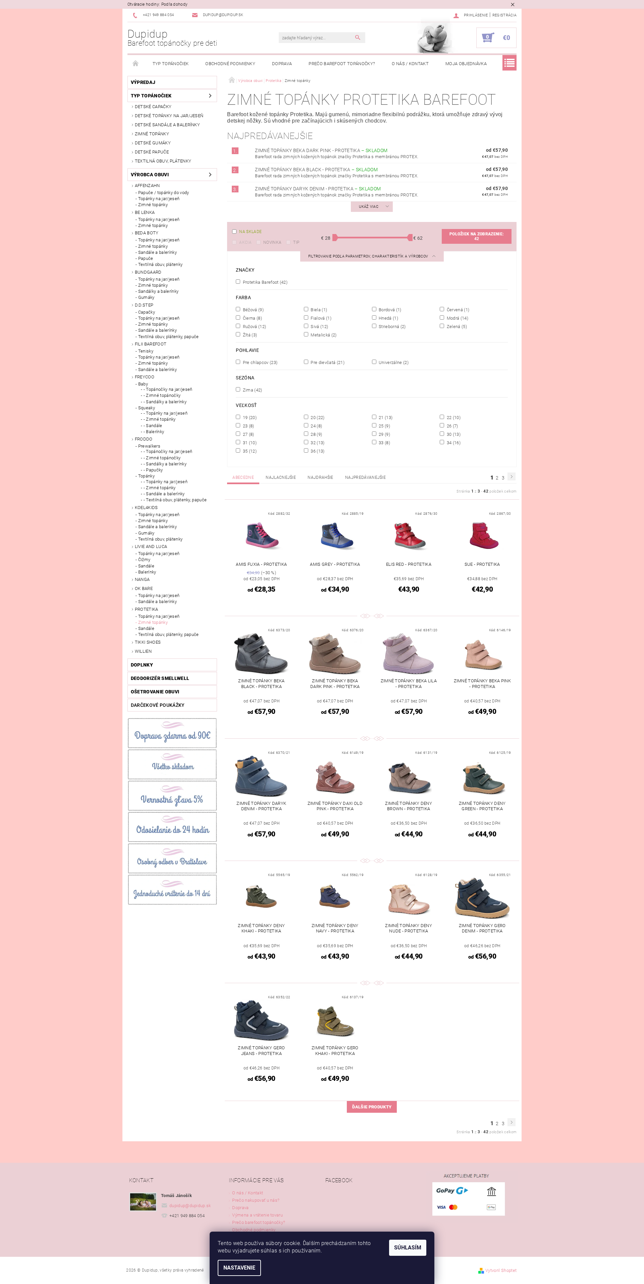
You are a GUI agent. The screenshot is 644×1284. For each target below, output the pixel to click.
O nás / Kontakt (410, 63)
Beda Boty (147, 232)
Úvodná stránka (135, 64)
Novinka (272, 242)
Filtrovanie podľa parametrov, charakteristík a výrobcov (368, 256)
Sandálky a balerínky (158, 291)
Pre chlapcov (259, 362)
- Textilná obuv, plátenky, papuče (175, 499)
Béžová (252, 309)
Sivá (319, 326)
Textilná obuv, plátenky (163, 161)
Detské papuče (152, 151)
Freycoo (144, 376)
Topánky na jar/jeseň (158, 198)
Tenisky (145, 351)
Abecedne (243, 477)
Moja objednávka (466, 63)
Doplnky (142, 665)
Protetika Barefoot (264, 282)
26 (451, 425)
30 (453, 434)
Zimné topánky (152, 133)
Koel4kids (146, 507)
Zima (251, 389)
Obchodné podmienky (230, 63)
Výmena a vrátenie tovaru (257, 1215)
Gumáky (146, 297)
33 (384, 442)
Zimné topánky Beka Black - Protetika (316, 169)
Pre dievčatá (327, 362)
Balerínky (147, 572)
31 (249, 442)
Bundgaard (148, 272)
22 (453, 417)
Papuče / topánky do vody (163, 192)
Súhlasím (407, 1247)
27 (247, 434)
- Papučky (153, 469)
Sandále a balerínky (157, 252)
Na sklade (250, 231)
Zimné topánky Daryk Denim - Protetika (318, 188)
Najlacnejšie (281, 477)
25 (384, 425)
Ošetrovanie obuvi (155, 691)
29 (384, 434)
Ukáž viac (368, 206)
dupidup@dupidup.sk (190, 1205)
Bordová (389, 309)
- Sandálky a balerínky (165, 401)
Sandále (146, 565)
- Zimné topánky (160, 419)
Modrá (456, 318)
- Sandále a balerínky (164, 493)
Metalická (323, 334)
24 (316, 425)
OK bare (144, 588)
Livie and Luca (151, 546)
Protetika (146, 609)
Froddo (144, 439)
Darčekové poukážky (158, 705)
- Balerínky (154, 431)
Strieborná (392, 326)
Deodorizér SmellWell (160, 678)
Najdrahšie (320, 477)
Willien (143, 651)
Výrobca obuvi (150, 174)
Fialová (320, 318)
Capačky (146, 312)
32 (317, 442)
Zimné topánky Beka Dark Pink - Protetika (321, 150)
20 (317, 417)
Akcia (245, 242)
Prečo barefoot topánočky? (342, 63)
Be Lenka (145, 212)
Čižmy (144, 559)
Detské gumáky (153, 142)
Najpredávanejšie (365, 477)
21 (385, 417)
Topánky (146, 475)
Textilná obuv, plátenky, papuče (168, 336)
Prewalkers (149, 446)
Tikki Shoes (148, 642)
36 (317, 451)
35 (249, 451)
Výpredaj (143, 82)
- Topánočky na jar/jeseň (168, 389)
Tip (296, 242)
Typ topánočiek (171, 63)
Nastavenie (239, 1268)
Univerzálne (393, 362)
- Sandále (153, 425)
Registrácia (504, 15)
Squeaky (146, 407)
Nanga (142, 579)
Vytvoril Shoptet (501, 1270)
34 (453, 442)
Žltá (249, 334)
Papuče (145, 258)
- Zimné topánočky (162, 395)
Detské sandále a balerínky (167, 124)
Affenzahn (147, 185)
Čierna (251, 318)
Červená (457, 309)
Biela (318, 309)
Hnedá (388, 318)
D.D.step (144, 305)
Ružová (253, 326)
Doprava (282, 63)
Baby (143, 383)
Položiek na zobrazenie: (476, 236)
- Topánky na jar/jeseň (165, 413)
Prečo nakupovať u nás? (255, 1200)
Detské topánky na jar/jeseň (169, 115)
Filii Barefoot (150, 344)
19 (249, 417)
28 (316, 434)
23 (247, 425)
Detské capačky (153, 106)
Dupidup (172, 38)
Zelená (456, 326)
